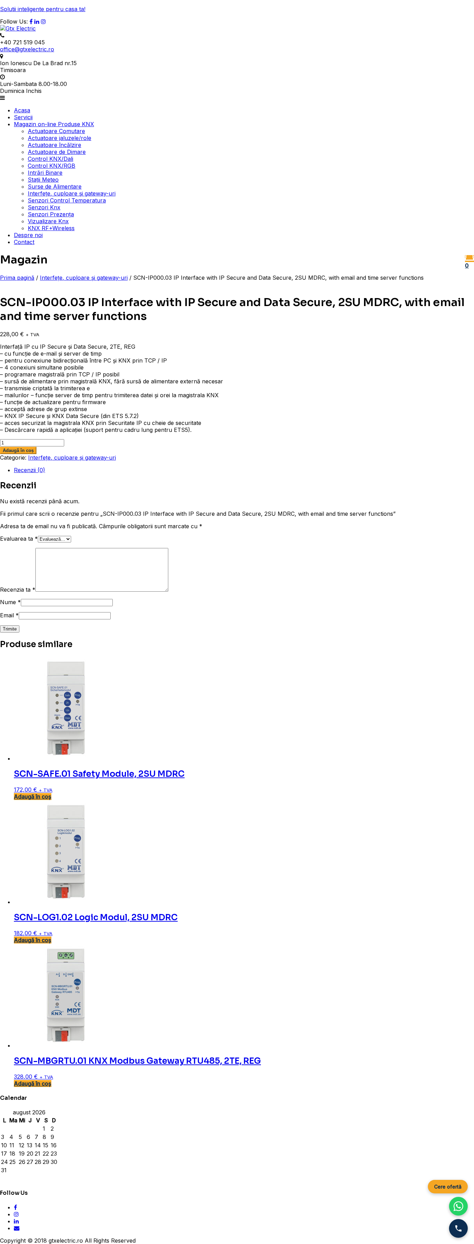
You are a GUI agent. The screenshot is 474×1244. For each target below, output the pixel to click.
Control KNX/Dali (50, 158)
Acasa (22, 110)
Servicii (23, 117)
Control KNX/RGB (51, 165)
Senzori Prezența (51, 214)
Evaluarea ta (19, 538)
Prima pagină (17, 277)
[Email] (16, 1228)
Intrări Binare (45, 172)
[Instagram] (43, 21)
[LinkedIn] (16, 1221)
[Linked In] (36, 21)
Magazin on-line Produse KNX (54, 124)
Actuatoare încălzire (54, 144)
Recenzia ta (17, 589)
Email (9, 615)
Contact (24, 241)
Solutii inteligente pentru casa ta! (42, 9)
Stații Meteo (43, 179)
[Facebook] (31, 21)
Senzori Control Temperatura (67, 200)
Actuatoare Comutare (56, 131)
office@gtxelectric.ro (27, 49)
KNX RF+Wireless (51, 228)
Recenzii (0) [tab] (29, 470)
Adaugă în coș (18, 450)
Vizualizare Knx (48, 221)
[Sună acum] (458, 1228)
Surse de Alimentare (55, 186)
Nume (10, 602)
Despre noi (28, 235)
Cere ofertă (448, 1187)
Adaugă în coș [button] (32, 796)
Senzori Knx (44, 207)
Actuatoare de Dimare (57, 151)
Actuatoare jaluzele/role (59, 137)
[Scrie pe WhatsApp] (458, 1206)
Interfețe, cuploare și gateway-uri (72, 193)
